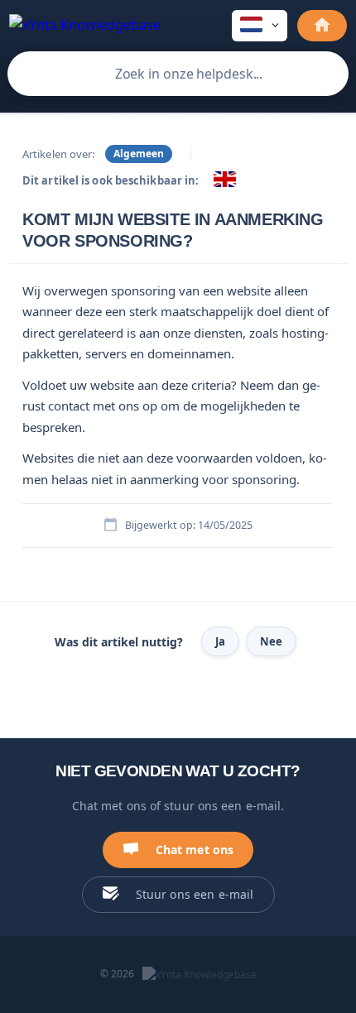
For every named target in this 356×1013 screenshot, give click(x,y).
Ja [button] (220, 641)
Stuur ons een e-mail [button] (195, 894)
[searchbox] (178, 73)
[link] (225, 179)
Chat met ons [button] (195, 849)
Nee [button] (271, 641)
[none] (85, 23)
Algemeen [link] (139, 153)
